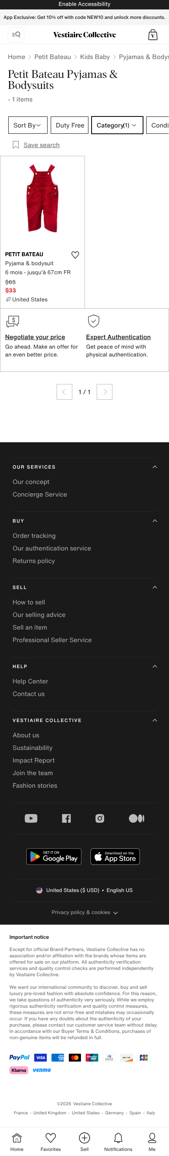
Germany (114, 1113)
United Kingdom (49, 1113)
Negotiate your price (35, 337)
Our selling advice (39, 614)
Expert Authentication (118, 337)
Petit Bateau (52, 56)
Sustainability (33, 747)
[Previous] (64, 392)
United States (86, 1113)
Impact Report (34, 760)
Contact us (29, 693)
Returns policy (34, 560)
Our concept (31, 481)
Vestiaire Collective (47, 720)
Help (20, 666)
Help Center (30, 681)
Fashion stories (35, 785)
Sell (20, 587)
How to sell (29, 602)
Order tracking (34, 535)
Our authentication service (52, 548)
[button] (152, 34)
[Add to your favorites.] (75, 255)
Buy (18, 521)
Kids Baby (95, 56)
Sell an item (30, 627)
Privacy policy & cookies (81, 912)
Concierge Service (40, 494)
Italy (151, 1113)
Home (16, 56)
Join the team (33, 772)
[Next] (104, 392)
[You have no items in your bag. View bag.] (152, 34)
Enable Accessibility (84, 4)
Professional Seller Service (52, 639)
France (21, 1113)
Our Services (34, 467)
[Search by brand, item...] (16, 34)
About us (26, 735)
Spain (135, 1113)
